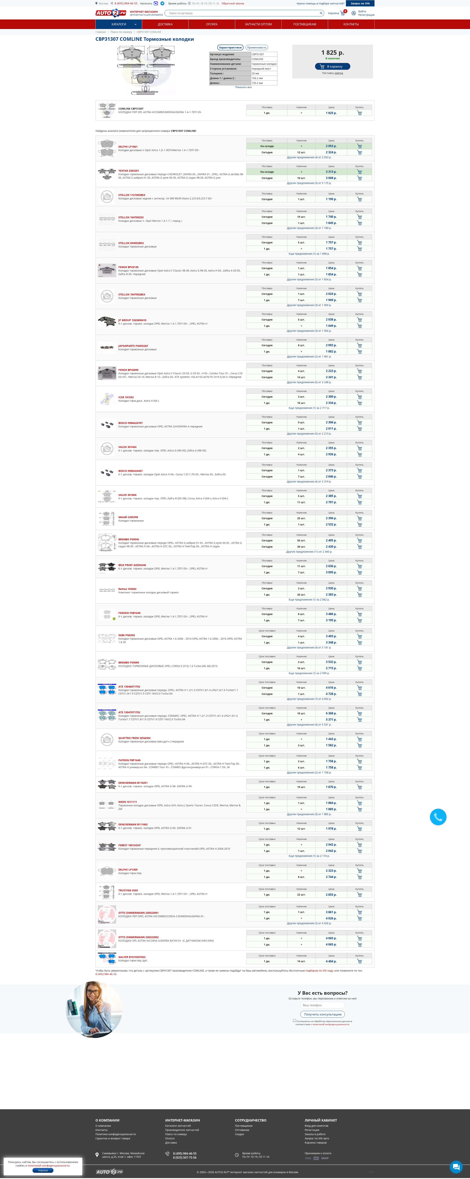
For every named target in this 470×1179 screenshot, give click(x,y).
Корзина (333, 13)
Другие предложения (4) (309, 157)
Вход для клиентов (316, 1125)
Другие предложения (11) (309, 551)
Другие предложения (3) (309, 183)
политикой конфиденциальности (331, 1024)
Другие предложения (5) (309, 279)
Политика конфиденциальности (115, 1134)
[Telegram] (163, 4)
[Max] (156, 4)
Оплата (211, 24)
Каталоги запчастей (178, 1125)
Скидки (239, 1134)
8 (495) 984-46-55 (126, 3)
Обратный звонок (233, 3)
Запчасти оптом (258, 24)
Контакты (351, 24)
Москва (103, 3)
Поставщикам (304, 24)
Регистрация (366, 15)
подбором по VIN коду (319, 970)
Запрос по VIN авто (317, 1138)
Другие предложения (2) (309, 356)
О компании (103, 1125)
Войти (362, 11)
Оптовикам (242, 1130)
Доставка (165, 24)
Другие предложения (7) (309, 699)
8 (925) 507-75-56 (184, 1158)
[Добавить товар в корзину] (359, 113)
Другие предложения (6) (309, 382)
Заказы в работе (315, 1134)
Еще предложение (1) (309, 253)
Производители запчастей (182, 1130)
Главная (100, 32)
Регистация (312, 1130)
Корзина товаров (316, 1142)
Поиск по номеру (176, 1134)
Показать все (243, 87)
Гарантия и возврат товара (112, 1138)
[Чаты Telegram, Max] (456, 1167)
